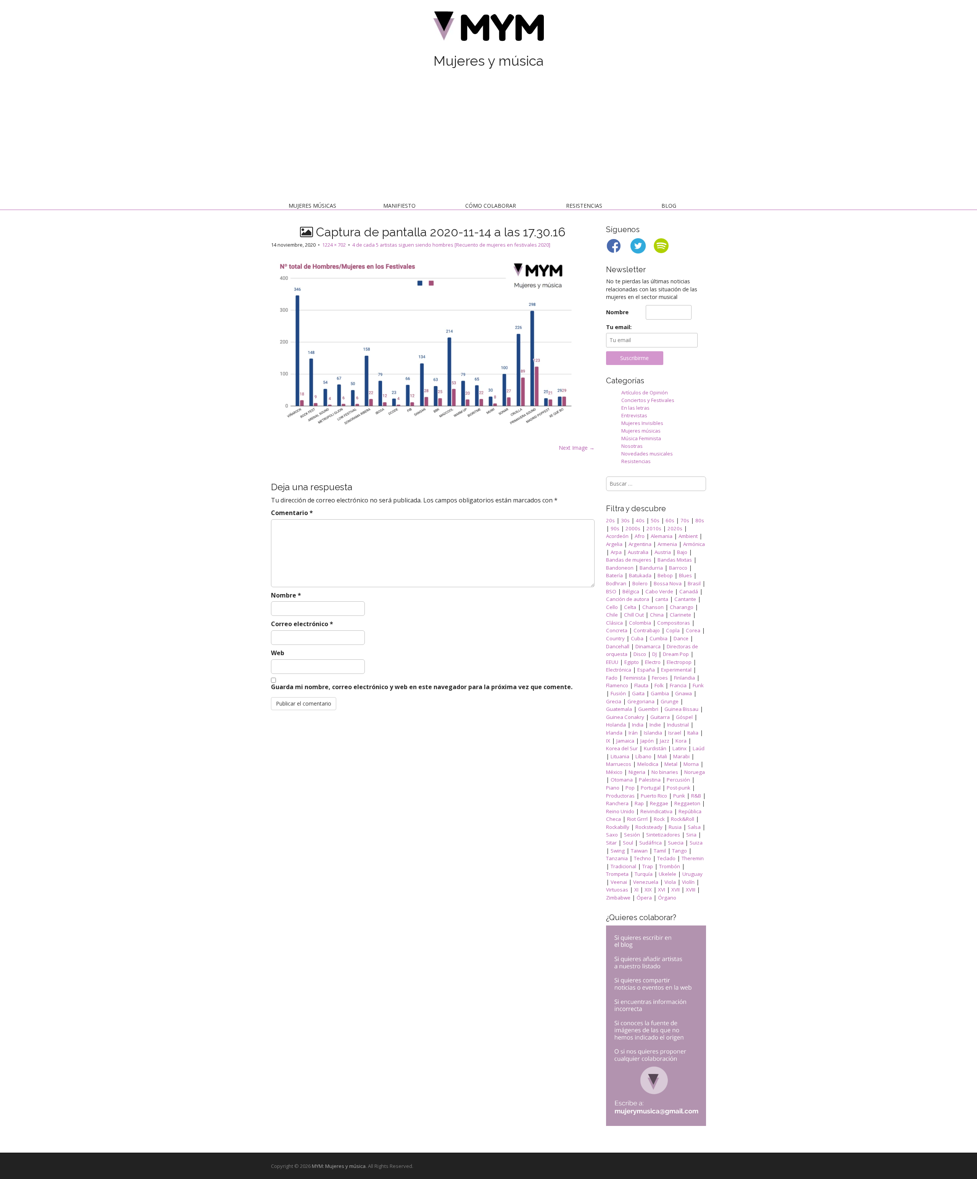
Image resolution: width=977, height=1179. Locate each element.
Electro (653, 662)
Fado (611, 677)
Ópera (644, 897)
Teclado (666, 858)
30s (625, 520)
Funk (698, 685)
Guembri (648, 709)
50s (655, 520)
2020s (674, 528)
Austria (663, 552)
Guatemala (619, 709)
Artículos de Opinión (644, 392)
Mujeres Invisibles (642, 423)
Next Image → (577, 447)
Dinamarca (648, 646)
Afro (640, 536)
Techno (642, 858)
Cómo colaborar (490, 205)
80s (699, 520)
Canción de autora (627, 599)
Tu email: (619, 327)
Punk (679, 795)
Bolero (640, 583)
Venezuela (645, 882)
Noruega (694, 772)
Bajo (682, 552)
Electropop (679, 662)
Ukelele (667, 874)
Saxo (612, 834)
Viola (670, 882)
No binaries (664, 772)
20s (610, 520)
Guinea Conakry (625, 717)
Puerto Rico (654, 795)
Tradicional (623, 866)
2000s (633, 528)
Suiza (696, 842)
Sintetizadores (663, 834)
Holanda (616, 724)
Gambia (660, 693)
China (657, 614)
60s (670, 520)
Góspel (684, 717)
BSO (611, 591)
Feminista (635, 677)
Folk (659, 685)
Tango (679, 850)
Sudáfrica (650, 842)
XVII (675, 889)
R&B (696, 795)
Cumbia (658, 638)
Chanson (653, 607)
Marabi (681, 756)
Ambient (688, 536)
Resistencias (584, 205)
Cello (612, 607)
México (614, 772)
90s (615, 528)
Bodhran (616, 583)
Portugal (651, 787)
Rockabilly (617, 827)
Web (277, 653)
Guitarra (660, 717)
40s (640, 520)
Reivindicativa (656, 811)
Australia (638, 552)
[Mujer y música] (488, 29)
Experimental (676, 669)
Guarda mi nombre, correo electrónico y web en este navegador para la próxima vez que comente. (421, 687)
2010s (653, 528)
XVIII (690, 889)
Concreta (616, 630)
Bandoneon (620, 567)
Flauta (641, 685)
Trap (647, 866)
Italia (692, 732)
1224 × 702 (334, 244)
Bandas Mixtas (675, 559)
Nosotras (632, 446)
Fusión (618, 693)
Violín (688, 882)
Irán (633, 732)
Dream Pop (676, 654)
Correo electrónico (302, 624)
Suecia (676, 842)
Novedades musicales (647, 453)
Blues (685, 575)
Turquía (644, 874)
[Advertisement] (488, 136)
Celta (630, 607)
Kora (681, 740)
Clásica (614, 622)
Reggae (659, 803)
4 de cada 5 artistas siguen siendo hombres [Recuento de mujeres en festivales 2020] (451, 244)
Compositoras (673, 622)
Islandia (653, 732)
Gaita (638, 693)
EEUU (612, 662)
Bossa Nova (668, 583)
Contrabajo (647, 630)
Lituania (620, 756)
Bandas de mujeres (628, 559)
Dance (681, 638)
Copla (673, 630)
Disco (640, 654)
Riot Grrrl (637, 819)
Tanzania (617, 858)
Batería (614, 575)
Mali (662, 756)
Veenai (619, 882)
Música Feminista (641, 438)
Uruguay (692, 874)
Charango (681, 607)
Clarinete (680, 614)
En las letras (635, 407)
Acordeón (617, 536)
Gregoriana (641, 701)
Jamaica (625, 740)
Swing (618, 850)
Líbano (643, 756)
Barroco (678, 567)
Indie (655, 724)
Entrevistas (634, 415)
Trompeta (617, 874)
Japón (647, 740)
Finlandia (684, 677)
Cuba (637, 638)
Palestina (650, 779)
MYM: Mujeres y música (339, 1166)
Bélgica (630, 591)
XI (636, 889)
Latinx (679, 748)
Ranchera (617, 803)
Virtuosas (617, 889)
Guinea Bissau (681, 709)
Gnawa (683, 693)
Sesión (632, 834)
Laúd (699, 748)
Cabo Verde (659, 591)
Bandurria (651, 567)
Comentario (292, 513)
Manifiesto (399, 205)
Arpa (616, 552)
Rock (659, 819)
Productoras (620, 795)
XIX (648, 889)
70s (684, 520)
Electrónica (618, 669)
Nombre (286, 595)
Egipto (631, 662)
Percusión (678, 779)
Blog (668, 205)
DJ (654, 654)
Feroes (660, 677)
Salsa (694, 827)
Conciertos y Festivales (647, 400)
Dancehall (617, 646)
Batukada (640, 575)
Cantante (685, 599)
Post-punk (678, 787)
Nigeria (637, 772)
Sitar (611, 842)
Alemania (661, 536)
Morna (691, 764)
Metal (670, 764)
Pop (630, 787)
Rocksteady (649, 827)
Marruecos (618, 764)
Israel (674, 732)
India (637, 724)
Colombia (640, 622)
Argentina (640, 544)
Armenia (667, 544)
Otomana (622, 779)
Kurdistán (655, 748)
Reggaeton (687, 803)
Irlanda (614, 732)
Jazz (664, 740)
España (646, 669)
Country (615, 638)
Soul (628, 842)
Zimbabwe (618, 897)
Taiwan (639, 850)
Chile (612, 614)
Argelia (614, 544)
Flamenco (617, 685)
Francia (678, 685)
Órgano (667, 897)
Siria (691, 834)
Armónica (694, 544)
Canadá (688, 591)
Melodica (647, 764)
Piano (612, 787)
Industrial (678, 724)
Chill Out (634, 614)
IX (608, 740)
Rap (639, 803)
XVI (661, 889)
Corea (693, 630)
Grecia (613, 701)
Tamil (660, 850)
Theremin (693, 858)
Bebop (665, 575)
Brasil (694, 583)
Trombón (669, 866)
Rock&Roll (682, 819)
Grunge (670, 701)
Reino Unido (620, 811)
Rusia (675, 827)
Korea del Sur (622, 748)
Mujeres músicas (312, 205)
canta (661, 599)
